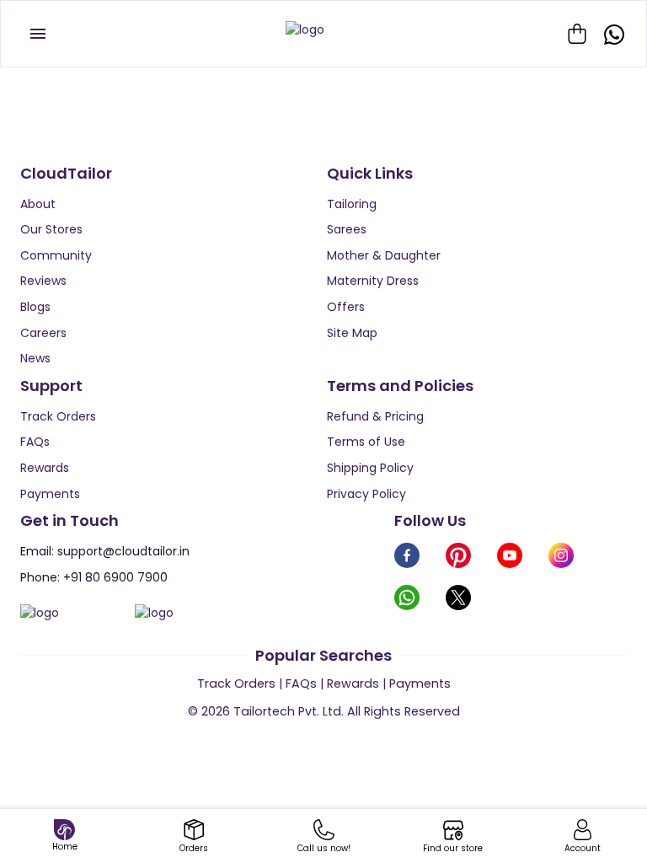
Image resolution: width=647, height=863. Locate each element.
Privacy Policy (366, 493)
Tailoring (352, 204)
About (38, 204)
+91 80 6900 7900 (115, 577)
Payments (50, 493)
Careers (43, 332)
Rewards (44, 467)
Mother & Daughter (384, 255)
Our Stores (51, 229)
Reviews (43, 280)
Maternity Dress (373, 280)
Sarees (346, 229)
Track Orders (58, 416)
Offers (346, 306)
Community (56, 255)
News (35, 358)
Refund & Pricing (375, 416)
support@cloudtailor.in (123, 551)
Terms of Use (366, 441)
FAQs (35, 441)
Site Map (352, 332)
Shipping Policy (370, 467)
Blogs (35, 306)
